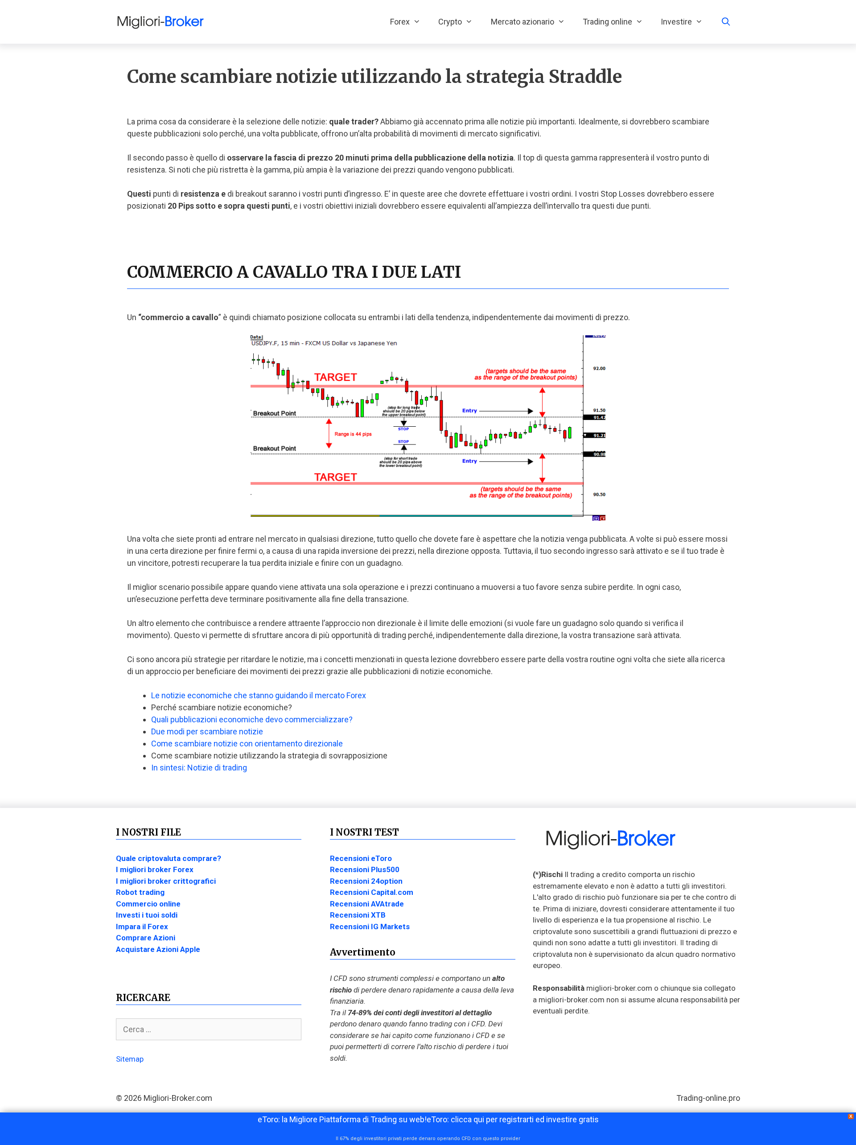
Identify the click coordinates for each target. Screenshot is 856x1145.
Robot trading (140, 892)
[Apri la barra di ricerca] (726, 21)
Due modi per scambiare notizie (207, 731)
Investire (676, 21)
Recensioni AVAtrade (367, 903)
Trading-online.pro (708, 1098)
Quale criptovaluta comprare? (168, 858)
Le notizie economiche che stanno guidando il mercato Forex (258, 695)
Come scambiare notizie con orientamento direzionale (247, 743)
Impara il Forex (142, 926)
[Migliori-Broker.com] (163, 21)
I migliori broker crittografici (166, 881)
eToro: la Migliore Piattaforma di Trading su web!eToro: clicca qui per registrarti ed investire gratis (428, 1119)
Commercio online (148, 903)
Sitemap (130, 1058)
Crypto (450, 21)
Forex (400, 21)
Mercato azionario (522, 21)
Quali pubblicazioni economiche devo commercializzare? (252, 719)
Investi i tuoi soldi (146, 914)
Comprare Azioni (145, 937)
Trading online (607, 21)
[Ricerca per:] (208, 1029)
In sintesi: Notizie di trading (199, 767)
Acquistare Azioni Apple (158, 949)
